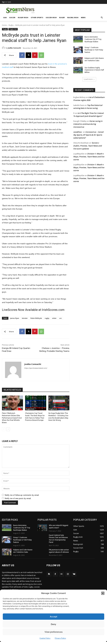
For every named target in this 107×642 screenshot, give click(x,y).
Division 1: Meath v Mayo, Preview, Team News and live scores (88, 156)
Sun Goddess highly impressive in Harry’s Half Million (94, 70)
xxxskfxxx (77, 132)
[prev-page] (3, 429)
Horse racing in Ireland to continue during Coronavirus (87, 124)
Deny (53, 624)
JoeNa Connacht (14, 48)
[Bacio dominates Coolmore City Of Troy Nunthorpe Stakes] (78, 39)
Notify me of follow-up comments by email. (22, 495)
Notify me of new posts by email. (18, 498)
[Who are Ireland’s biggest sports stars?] (42, 527)
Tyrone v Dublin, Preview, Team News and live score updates (87, 146)
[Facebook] (22, 55)
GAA (5, 17)
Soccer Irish (51, 17)
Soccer (12, 17)
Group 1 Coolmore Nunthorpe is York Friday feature (94, 50)
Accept (53, 616)
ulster (54, 318)
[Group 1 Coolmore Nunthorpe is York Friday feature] (78, 49)
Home (4, 25)
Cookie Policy (45, 638)
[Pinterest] (35, 55)
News (83, 17)
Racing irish (72, 17)
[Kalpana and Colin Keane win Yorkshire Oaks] (78, 60)
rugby (47, 318)
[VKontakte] (74, 574)
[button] (102, 593)
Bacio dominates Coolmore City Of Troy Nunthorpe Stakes (93, 39)
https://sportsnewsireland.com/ (35, 368)
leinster (25, 318)
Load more (88, 79)
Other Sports (37, 17)
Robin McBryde (36, 318)
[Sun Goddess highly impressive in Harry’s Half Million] (78, 70)
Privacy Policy (60, 638)
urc (60, 318)
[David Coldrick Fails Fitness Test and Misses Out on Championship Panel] (42, 537)
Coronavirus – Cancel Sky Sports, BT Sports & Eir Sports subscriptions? (88, 135)
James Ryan (14, 318)
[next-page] (8, 429)
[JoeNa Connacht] (4, 48)
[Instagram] (67, 574)
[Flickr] (61, 574)
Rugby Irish (23, 17)
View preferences (54, 632)
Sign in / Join (6, 2)
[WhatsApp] (41, 55)
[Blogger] (49, 574)
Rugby (62, 17)
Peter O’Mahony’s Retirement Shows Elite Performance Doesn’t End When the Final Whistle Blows (12, 418)
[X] (28, 55)
